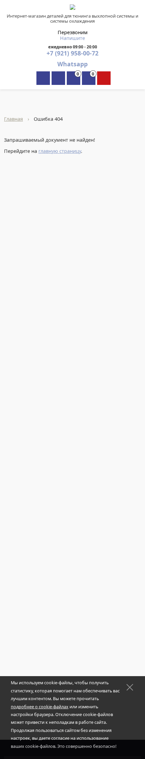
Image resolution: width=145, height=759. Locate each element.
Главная (13, 119)
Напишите (72, 38)
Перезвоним (73, 32)
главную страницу (59, 151)
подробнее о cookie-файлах (39, 707)
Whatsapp (72, 64)
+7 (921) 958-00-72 (72, 53)
